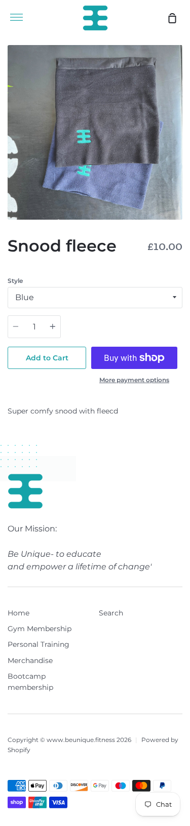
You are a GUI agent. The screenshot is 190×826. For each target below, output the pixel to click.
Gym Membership (39, 628)
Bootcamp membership (30, 682)
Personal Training (38, 644)
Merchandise (30, 660)
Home (18, 612)
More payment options (134, 380)
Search (111, 612)
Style (15, 280)
